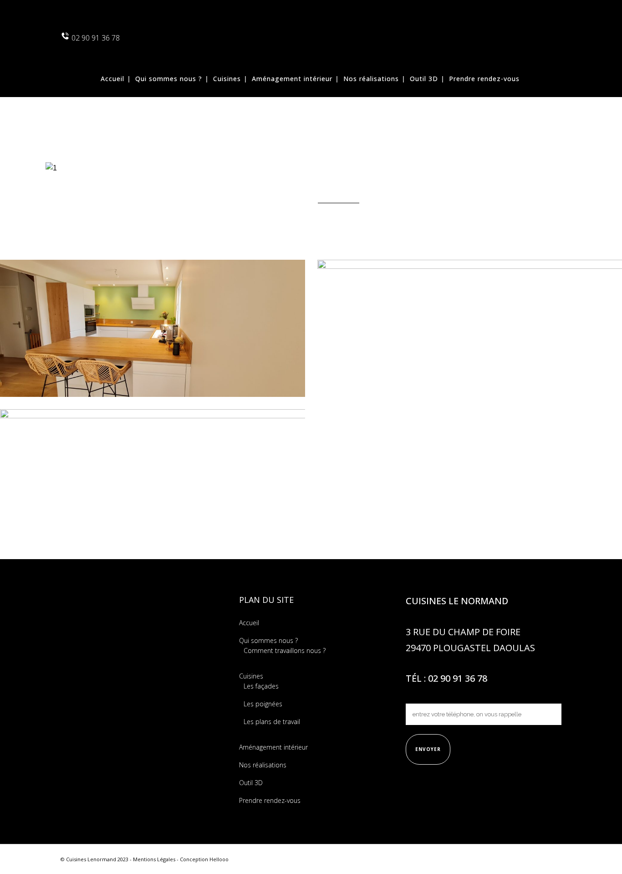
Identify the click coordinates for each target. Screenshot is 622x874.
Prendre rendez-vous (270, 800)
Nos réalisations (262, 765)
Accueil (249, 622)
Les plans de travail (272, 721)
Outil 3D (251, 782)
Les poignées (263, 703)
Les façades (261, 686)
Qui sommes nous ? (268, 640)
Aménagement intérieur (273, 747)
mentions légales (154, 859)
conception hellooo (204, 859)
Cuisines (251, 676)
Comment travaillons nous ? (285, 650)
